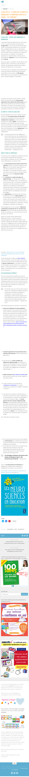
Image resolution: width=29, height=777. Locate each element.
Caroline (5, 9)
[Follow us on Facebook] (22, 535)
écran (15, 529)
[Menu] (27, 2)
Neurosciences (3, 5)
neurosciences (21, 529)
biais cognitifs (10, 529)
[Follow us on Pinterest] (27, 535)
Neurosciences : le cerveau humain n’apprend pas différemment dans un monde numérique (12, 253)
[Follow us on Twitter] (25, 535)
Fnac (17, 472)
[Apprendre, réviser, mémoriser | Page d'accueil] (2, 2)
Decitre (9, 472)
